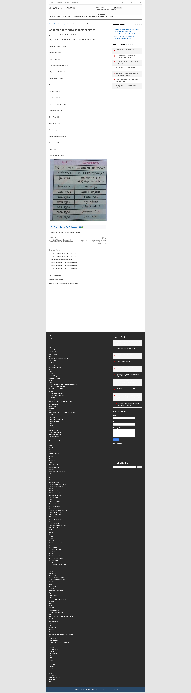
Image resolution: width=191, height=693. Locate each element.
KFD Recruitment (54, 497)
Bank (50, 371)
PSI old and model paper (56, 612)
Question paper (54, 619)
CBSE (50, 382)
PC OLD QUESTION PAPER (57, 599)
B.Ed (50, 369)
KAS (50, 473)
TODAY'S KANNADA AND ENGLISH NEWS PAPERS (127, 80)
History (51, 445)
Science (51, 651)
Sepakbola (93, 17)
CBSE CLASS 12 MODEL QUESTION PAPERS (63, 384)
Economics (52, 417)
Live (50, 567)
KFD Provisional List (55, 493)
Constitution (53, 400)
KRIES (51, 532)
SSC (50, 656)
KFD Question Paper (55, 495)
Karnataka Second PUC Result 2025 (125, 34)
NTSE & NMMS (53, 586)
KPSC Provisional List (55, 519)
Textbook (52, 664)
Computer (52, 397)
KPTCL (51, 530)
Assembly (52, 365)
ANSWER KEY (53, 360)
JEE (50, 458)
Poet (50, 606)
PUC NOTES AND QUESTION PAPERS (61, 617)
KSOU (51, 538)
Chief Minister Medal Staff (57, 389)
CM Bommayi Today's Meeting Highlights (126, 86)
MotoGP (101, 17)
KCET (51, 475)
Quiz (50, 623)
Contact (66, 2)
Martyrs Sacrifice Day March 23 (124, 36)
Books (51, 373)
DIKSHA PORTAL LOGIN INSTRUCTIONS (62, 413)
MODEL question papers (56, 577)
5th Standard (53, 339)
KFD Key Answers (54, 489)
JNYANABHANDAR (62, 7)
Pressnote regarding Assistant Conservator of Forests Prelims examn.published (127, 382)
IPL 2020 (51, 456)
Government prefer (55, 441)
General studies (54, 436)
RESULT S (52, 629)
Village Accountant (55, 677)
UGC (50, 671)
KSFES (51, 536)
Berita (59, 17)
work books (52, 684)
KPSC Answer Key (54, 501)
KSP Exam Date (53, 547)
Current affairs (53, 404)
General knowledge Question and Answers (64, 262)
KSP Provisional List (55, 556)
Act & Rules (52, 350)
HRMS (51, 447)
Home (53, 17)
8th (50, 345)
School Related (53, 649)
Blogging (109, 17)
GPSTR (51, 443)
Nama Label (67, 17)
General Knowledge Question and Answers (64, 253)
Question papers (54, 621)
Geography (52, 439)
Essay (50, 423)
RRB (50, 632)
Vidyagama (52, 675)
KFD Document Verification (57, 484)
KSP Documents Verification (57, 543)
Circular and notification (56, 395)
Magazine (52, 569)
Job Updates (53, 460)
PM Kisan (52, 603)
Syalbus (51, 660)
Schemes (51, 645)
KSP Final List (53, 551)
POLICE (51, 608)
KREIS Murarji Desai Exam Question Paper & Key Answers (127, 74)
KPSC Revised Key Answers (57, 525)
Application (52, 363)
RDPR (50, 625)
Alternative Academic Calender (58, 358)
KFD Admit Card (54, 482)
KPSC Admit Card (54, 506)
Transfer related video (56, 669)
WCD (50, 682)
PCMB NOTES (53, 601)
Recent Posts (53, 627)
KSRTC (51, 562)
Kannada (51, 469)
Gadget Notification (55, 432)
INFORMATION (54, 454)
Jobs (50, 462)
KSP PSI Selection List (56, 558)
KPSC (50, 499)
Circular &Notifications (56, 393)
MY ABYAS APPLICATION (57, 580)
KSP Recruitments (54, 560)
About (52, 2)
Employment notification (56, 419)
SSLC (50, 658)
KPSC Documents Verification (58, 510)
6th (50, 341)
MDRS (51, 571)
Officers (51, 588)
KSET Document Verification (123, 38)
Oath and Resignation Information (61, 259)
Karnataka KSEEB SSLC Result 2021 (127, 67)
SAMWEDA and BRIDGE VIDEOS (59, 643)
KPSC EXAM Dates (55, 514)
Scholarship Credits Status (125, 49)
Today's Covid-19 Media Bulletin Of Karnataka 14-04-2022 (127, 56)
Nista (50, 584)
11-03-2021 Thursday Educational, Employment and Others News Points (61, 241)
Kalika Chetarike (54, 465)
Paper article (53, 593)
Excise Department (55, 428)
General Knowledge (60, 24)
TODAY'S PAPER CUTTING (125, 355)
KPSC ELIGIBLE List (55, 512)
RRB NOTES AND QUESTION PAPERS (61, 634)
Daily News (52, 406)
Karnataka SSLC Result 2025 (123, 31)
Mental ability (53, 573)
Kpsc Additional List (55, 504)
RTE (50, 636)
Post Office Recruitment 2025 (126, 389)
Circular (51, 391)
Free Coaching (53, 430)
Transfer (51, 666)
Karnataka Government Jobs (58, 471)
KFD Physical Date (54, 491)
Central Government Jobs (57, 386)
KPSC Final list (53, 517)
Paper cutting (53, 595)
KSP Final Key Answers (56, 549)
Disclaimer (75, 2)
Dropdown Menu (79, 17)
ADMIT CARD (53, 354)
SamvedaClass (53, 640)
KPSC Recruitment (55, 523)
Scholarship (52, 647)
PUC (50, 614)
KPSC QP (52, 521)
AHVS (51, 356)
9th (50, 347)
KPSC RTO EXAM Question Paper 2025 (126, 29)
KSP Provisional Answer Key (57, 554)
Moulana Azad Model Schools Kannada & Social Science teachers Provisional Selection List (93, 241)
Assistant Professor (55, 367)
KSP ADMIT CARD (55, 541)
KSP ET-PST (53, 545)
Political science (54, 610)
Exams (51, 425)
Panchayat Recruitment (56, 590)
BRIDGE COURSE (54, 378)
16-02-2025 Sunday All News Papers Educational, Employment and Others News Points (128, 397)
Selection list (53, 653)
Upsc (50, 673)
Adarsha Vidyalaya (54, 352)
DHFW (51, 410)
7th (50, 343)
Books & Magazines (55, 376)
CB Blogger (119, 690)
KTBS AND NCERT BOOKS (57, 564)
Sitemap (59, 2)
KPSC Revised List (54, 528)
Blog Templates (109, 690)
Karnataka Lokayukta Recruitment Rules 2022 (127, 62)
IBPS (50, 452)
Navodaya (52, 582)
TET (50, 662)
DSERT (51, 415)
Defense (51, 408)
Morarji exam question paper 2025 (127, 367)
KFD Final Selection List (56, 486)
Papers (51, 597)
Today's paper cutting (123, 361)
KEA (50, 478)
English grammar (54, 421)
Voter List (52, 679)
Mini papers (52, 575)
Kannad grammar (54, 467)
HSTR (50, 449)
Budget (51, 380)
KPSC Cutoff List (54, 508)
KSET (50, 534)
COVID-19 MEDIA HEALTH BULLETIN (61, 402)
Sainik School (53, 638)
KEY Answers (53, 480)
